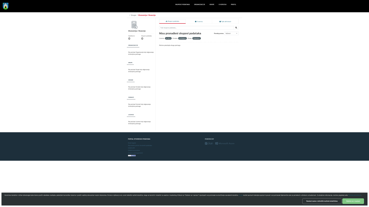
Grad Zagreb (132, 143)
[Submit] (236, 27)
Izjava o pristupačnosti (135, 153)
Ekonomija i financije (147, 15)
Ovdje (241, 195)
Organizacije (199, 4)
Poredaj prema (218, 33)
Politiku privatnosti (354, 195)
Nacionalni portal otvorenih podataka (140, 145)
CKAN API (131, 148)
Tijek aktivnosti (226, 21)
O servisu (222, 4)
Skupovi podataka (182, 4)
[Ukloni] (170, 38)
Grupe (211, 4)
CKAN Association (134, 150)
